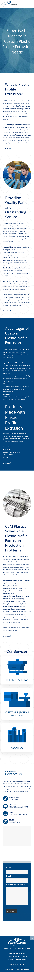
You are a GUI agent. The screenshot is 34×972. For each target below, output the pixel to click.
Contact (18, 951)
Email (9, 876)
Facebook (9, 969)
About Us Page (13, 281)
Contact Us (6, 149)
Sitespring (22, 967)
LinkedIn (26, 969)
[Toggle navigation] (31, 4)
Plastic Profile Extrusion (18, 956)
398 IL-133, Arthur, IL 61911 (18, 807)
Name (9, 867)
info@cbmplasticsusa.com (18, 814)
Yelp (18, 969)
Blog (28, 948)
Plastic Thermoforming (18, 959)
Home (6, 948)
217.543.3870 (13, 799)
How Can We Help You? (16, 885)
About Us (13, 948)
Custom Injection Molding (17, 954)
